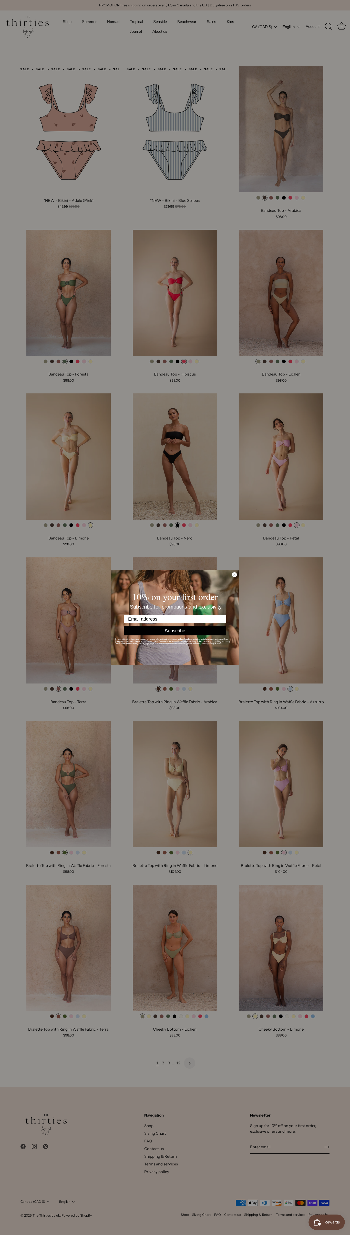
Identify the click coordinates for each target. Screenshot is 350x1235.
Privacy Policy (208, 644)
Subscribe (175, 630)
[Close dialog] (234, 574)
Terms (219, 644)
